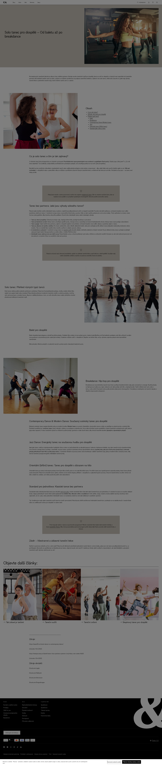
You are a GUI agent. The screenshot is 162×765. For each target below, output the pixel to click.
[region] (81, 762)
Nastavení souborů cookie (114, 762)
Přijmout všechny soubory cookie (131, 762)
